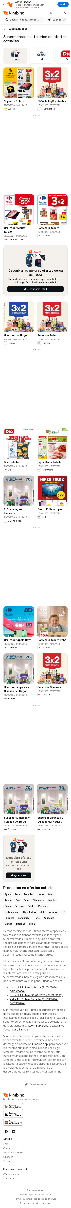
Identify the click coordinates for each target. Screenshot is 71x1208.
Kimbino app (40, 1044)
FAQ (5, 1143)
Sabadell (24, 1029)
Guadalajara (57, 1025)
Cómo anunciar (11, 1174)
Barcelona (42, 1025)
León (31, 1025)
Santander (9, 1029)
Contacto (8, 1148)
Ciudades (8, 1156)
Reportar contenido (13, 1152)
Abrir (63, 4)
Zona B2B (8, 1178)
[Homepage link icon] (26, 1084)
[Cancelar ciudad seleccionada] (64, 19)
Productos (8, 1161)
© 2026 (35, 1190)
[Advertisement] (35, 152)
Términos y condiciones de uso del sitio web (35, 1199)
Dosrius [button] (57, 19)
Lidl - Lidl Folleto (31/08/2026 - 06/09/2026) (36, 995)
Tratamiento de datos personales (35, 1203)
